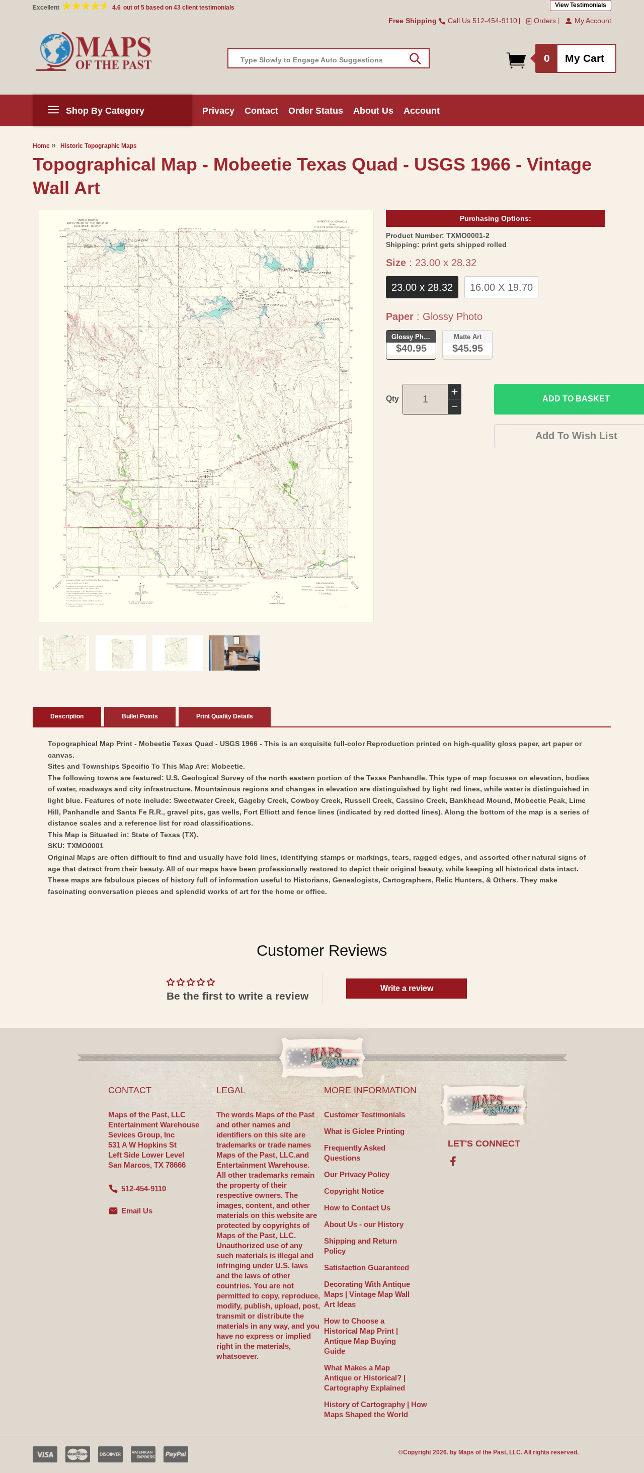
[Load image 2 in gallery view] (121, 653)
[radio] (422, 287)
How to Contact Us (357, 1207)
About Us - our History (364, 1224)
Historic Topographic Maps (98, 145)
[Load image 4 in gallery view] (234, 653)
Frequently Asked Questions (354, 1152)
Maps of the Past (482, 1452)
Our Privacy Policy (356, 1174)
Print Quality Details (224, 716)
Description (67, 716)
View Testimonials (580, 5)
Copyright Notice (354, 1191)
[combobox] (328, 58)
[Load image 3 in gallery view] (177, 653)
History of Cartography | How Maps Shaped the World (375, 1409)
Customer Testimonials (364, 1114)
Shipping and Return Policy (360, 1246)
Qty (392, 398)
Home (41, 145)
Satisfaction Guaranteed (366, 1267)
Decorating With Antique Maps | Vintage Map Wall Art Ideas (367, 1294)
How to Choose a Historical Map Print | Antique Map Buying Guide (361, 1336)
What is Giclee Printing (364, 1131)
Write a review (406, 988)
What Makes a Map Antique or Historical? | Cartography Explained (365, 1377)
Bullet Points (140, 716)
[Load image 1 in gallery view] (64, 653)
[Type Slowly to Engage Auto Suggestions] (415, 58)
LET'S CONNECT (484, 1143)
